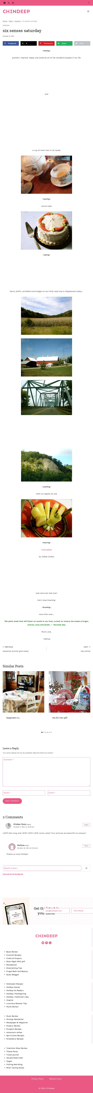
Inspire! (18, 21)
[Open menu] (88, 11)
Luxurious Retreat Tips (16, 1003)
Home (5, 21)
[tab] (42, 732)
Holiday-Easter (13, 987)
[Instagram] (13, 3)
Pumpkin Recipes (14, 1029)
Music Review (12, 1016)
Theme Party (12, 1051)
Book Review (12, 952)
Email (52, 793)
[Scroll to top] (88, 1084)
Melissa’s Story (55, 1079)
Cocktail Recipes (13, 955)
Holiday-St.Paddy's (15, 990)
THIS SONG (46, 550)
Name (7, 793)
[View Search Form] (89, 2)
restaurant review (14, 1032)
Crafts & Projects (14, 958)
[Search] (86, 868)
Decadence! (11, 965)
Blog (10, 21)
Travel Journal (12, 1055)
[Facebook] (4, 3)
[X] (9, 3)
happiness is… (13, 717)
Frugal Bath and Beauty (17, 971)
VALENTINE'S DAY (14, 1058)
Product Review (13, 1026)
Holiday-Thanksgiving (16, 994)
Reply (86, 825)
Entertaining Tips (14, 968)
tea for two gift (59, 717)
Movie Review (12, 1007)
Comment (9, 760)
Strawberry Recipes (15, 1039)
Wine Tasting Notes (15, 1068)
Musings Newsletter (15, 1019)
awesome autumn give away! (16, 649)
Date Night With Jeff (15, 961)
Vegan (9, 1061)
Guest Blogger (12, 975)
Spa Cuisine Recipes (15, 1035)
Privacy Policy (38, 1079)
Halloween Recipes (14, 984)
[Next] (87, 701)
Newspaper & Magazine (17, 1022)
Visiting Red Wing (14, 1064)
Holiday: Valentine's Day (17, 997)
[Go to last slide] (5, 701)
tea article (85, 649)
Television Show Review (16, 1048)
